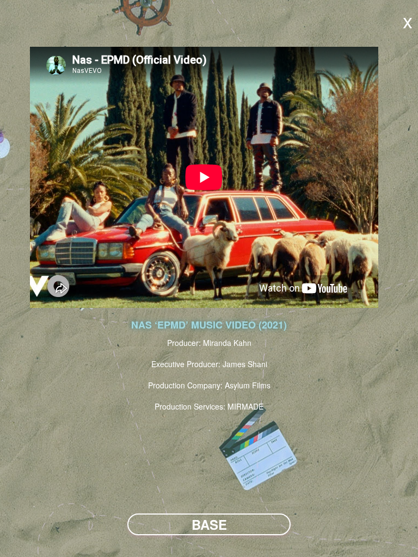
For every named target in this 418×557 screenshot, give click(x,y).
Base (209, 524)
